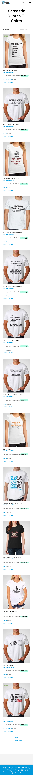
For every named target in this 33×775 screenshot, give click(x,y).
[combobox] (22, 30)
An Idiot (5, 719)
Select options (8, 82)
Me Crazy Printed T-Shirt (10, 70)
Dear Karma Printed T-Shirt (11, 124)
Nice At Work (7, 449)
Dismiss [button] (22, 773)
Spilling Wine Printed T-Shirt (11, 178)
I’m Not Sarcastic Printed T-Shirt (12, 232)
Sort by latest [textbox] (23, 30)
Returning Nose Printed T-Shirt (12, 341)
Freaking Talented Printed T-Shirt (13, 395)
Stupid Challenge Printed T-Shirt (12, 287)
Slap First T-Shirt (8, 665)
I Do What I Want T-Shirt (10, 611)
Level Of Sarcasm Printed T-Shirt (12, 503)
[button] (18, 2)
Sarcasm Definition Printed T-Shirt (13, 557)
